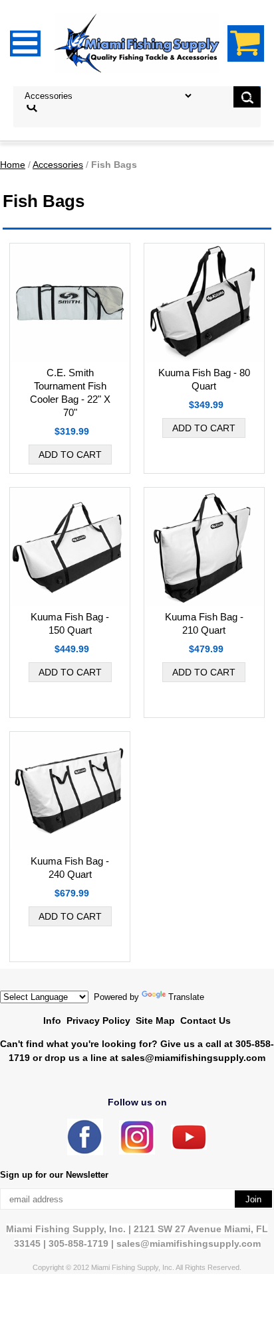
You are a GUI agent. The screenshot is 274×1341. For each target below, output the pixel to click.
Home (12, 164)
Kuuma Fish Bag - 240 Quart (70, 867)
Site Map (155, 1020)
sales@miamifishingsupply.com (193, 1057)
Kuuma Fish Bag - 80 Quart (204, 379)
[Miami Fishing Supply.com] (189, 1147)
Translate (186, 997)
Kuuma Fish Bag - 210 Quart (204, 623)
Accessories (58, 164)
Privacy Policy (98, 1020)
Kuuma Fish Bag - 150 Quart (70, 623)
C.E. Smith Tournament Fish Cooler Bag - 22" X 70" (70, 392)
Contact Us (205, 1020)
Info (52, 1020)
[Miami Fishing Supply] (85, 1152)
